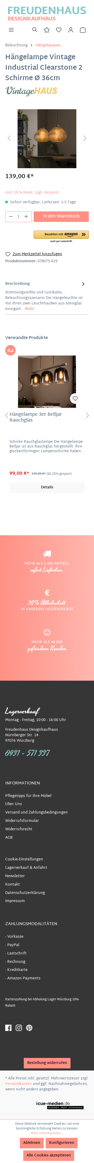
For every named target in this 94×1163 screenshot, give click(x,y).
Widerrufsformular (22, 821)
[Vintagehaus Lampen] (31, 92)
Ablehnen (31, 1143)
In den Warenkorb (61, 216)
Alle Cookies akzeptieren (49, 1155)
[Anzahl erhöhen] (26, 216)
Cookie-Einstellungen (24, 859)
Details (47, 487)
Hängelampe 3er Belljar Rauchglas (35, 417)
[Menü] (11, 30)
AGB (9, 837)
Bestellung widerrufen (47, 1063)
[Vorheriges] (9, 138)
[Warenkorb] (83, 30)
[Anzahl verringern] (10, 216)
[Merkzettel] (59, 30)
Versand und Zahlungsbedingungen (36, 812)
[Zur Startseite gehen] (47, 13)
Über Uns (13, 804)
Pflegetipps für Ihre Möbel (28, 796)
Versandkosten (18, 1084)
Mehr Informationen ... (47, 1133)
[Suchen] (35, 30)
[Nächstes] (85, 138)
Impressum (15, 901)
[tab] (45, 296)
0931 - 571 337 (27, 753)
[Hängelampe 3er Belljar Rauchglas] (47, 382)
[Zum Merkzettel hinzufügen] (75, 398)
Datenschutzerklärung (25, 893)
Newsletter (15, 876)
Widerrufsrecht (18, 829)
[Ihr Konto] (71, 30)
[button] (61, 237)
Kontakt (12, 884)
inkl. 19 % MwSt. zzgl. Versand (31, 192)
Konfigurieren (61, 1143)
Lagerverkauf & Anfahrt (26, 868)
